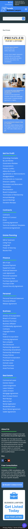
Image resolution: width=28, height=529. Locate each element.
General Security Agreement (13, 286)
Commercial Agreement (11, 228)
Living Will (6, 245)
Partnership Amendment (12, 350)
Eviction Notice (8, 383)
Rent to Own (7, 401)
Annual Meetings (9, 197)
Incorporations (8, 166)
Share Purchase (8, 365)
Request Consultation (13, 485)
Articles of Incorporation (11, 316)
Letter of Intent (8, 391)
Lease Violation (8, 388)
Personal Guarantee (10, 276)
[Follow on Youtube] (9, 460)
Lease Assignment (9, 385)
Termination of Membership (13, 195)
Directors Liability (9, 182)
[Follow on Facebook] (2, 460)
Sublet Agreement (9, 412)
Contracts (6, 215)
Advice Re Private (9, 171)
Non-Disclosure (8, 344)
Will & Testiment (9, 240)
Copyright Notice (9, 331)
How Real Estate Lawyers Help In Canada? (13, 122)
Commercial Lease (9, 380)
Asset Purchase (8, 368)
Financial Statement (10, 270)
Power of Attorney (9, 248)
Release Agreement (10, 304)
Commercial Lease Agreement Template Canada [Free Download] (14, 92)
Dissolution (7, 187)
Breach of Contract (9, 217)
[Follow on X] (6, 460)
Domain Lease (8, 363)
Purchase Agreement (10, 281)
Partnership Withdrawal (11, 352)
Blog (2, 456)
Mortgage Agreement (10, 393)
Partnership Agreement (11, 347)
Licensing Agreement (10, 223)
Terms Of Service (19, 528)
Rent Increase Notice (10, 396)
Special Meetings (9, 200)
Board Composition (10, 192)
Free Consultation (8, 3)
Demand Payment (9, 265)
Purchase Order (8, 284)
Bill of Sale (6, 263)
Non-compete (8, 342)
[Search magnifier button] (23, 18)
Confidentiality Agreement (12, 326)
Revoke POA (7, 250)
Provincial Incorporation (11, 358)
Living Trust (7, 243)
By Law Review (8, 161)
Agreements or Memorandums (14, 174)
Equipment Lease (9, 268)
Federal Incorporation (10, 337)
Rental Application (9, 404)
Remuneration (8, 189)
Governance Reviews (10, 163)
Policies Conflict (8, 169)
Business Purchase (9, 321)
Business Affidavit (9, 324)
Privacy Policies (8, 355)
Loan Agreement (9, 273)
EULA (5, 220)
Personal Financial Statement (13, 298)
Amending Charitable (10, 158)
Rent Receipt (7, 399)
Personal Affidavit (9, 301)
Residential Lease (9, 406)
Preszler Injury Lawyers (11, 47)
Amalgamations (8, 176)
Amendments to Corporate (12, 179)
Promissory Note (9, 278)
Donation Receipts (9, 203)
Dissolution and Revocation (12, 184)
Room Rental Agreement (11, 409)
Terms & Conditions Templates (14, 225)
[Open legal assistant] (24, 525)
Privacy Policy (7, 528)
